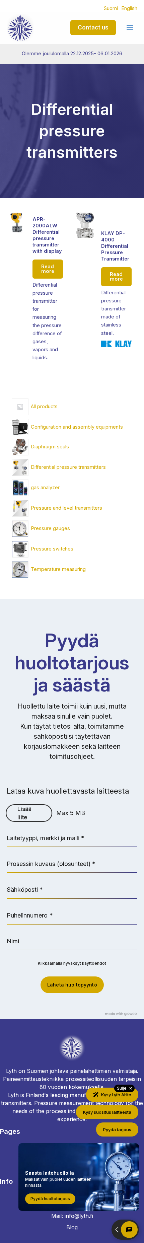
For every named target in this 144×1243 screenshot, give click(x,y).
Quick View (16, 357)
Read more (47, 269)
